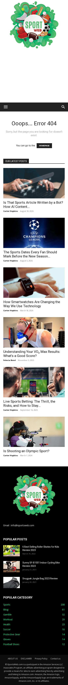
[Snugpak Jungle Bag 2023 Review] (11, 582)
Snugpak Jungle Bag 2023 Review (40, 578)
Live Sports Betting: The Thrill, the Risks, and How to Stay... (29, 403)
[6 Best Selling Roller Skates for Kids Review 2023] (11, 551)
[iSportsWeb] (34, 25)
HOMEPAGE (44, 146)
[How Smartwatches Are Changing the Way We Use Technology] (34, 282)
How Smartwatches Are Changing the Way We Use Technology (31, 304)
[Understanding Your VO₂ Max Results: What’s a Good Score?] (34, 332)
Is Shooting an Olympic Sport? (26, 451)
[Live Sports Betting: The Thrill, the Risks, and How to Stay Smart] (34, 382)
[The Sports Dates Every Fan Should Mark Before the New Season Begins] (34, 233)
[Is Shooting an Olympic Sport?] (34, 432)
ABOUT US (13, 658)
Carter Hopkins (10, 211)
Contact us (55, 658)
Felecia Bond (9, 360)
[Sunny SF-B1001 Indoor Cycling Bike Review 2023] (11, 566)
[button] (5, 107)
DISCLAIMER (26, 658)
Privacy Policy (41, 658)
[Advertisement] (34, 76)
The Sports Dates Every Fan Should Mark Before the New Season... (30, 254)
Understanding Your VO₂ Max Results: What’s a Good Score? (31, 354)
